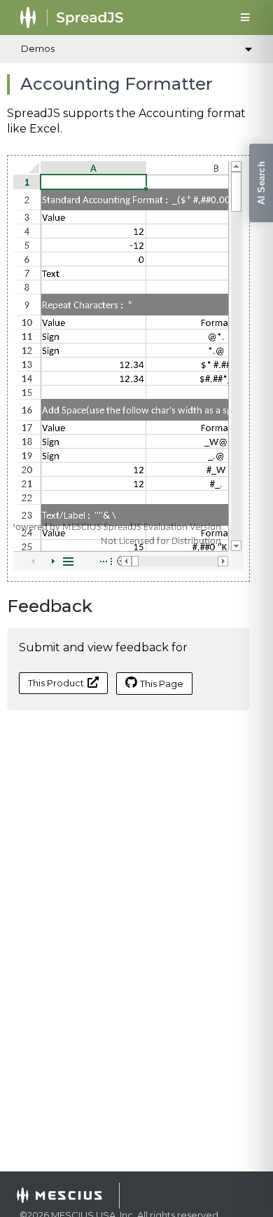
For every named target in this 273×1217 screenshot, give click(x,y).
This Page (161, 683)
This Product (56, 682)
